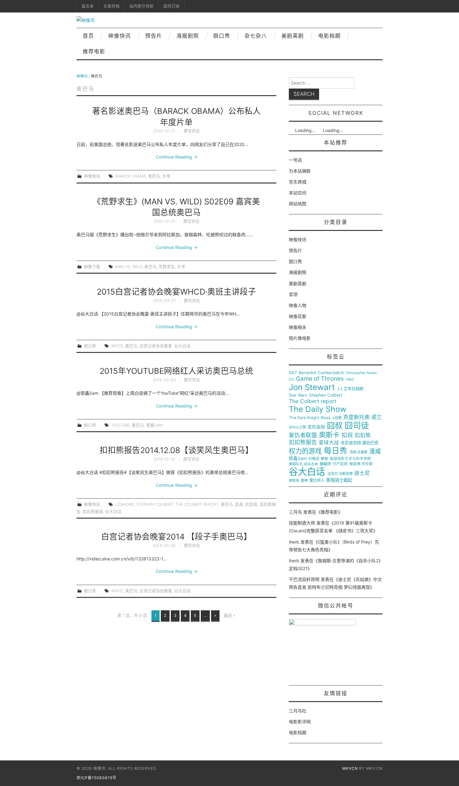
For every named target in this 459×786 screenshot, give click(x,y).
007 (293, 372)
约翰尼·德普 (318, 459)
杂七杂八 (255, 36)
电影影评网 (300, 721)
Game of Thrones (320, 378)
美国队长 (296, 464)
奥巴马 (154, 176)
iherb (294, 541)
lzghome (124, 504)
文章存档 (111, 6)
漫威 (375, 451)
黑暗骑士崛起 (339, 480)
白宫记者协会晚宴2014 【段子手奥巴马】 (176, 536)
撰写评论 (192, 131)
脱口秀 (221, 36)
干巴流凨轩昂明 (304, 579)
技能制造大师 (302, 522)
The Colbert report (197, 504)
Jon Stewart (312, 387)
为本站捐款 (300, 170)
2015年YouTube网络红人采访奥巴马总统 (176, 371)
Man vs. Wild (128, 266)
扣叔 (239, 504)
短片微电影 (300, 338)
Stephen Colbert (154, 504)
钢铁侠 (294, 481)
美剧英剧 (292, 36)
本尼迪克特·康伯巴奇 (359, 443)
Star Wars (298, 395)
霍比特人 (316, 480)
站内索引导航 (141, 6)
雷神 (304, 481)
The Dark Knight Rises (310, 418)
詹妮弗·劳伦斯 (361, 464)
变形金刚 (316, 427)
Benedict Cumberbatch (321, 372)
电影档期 (329, 36)
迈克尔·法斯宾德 (340, 474)
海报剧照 (187, 36)
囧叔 (335, 425)
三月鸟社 (297, 710)
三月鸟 (295, 512)
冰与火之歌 (297, 427)
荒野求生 (167, 266)
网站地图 (297, 203)
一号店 (295, 160)
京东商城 (297, 181)
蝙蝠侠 (325, 464)
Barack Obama (130, 176)
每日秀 (335, 450)
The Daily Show (317, 409)
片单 (166, 176)
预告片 (153, 36)
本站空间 (297, 192)
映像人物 (297, 305)
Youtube (120, 425)
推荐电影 (94, 51)
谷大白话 (182, 346)
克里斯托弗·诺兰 (362, 417)
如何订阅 (171, 6)
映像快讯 (119, 36)
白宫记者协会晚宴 (156, 346)
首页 (88, 36)
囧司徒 (357, 425)
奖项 (293, 294)
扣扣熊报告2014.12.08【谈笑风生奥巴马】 (176, 450)
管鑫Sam (154, 425)
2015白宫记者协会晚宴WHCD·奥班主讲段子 (176, 291)
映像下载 (92, 266)
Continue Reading (176, 156)
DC (291, 380)
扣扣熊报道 (93, 511)
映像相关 (297, 327)
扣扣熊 (251, 504)
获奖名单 (311, 464)
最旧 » (229, 615)
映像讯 (82, 76)
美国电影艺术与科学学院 (350, 459)
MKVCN (350, 768)
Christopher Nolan (361, 373)
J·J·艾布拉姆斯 (350, 388)
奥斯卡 (329, 435)
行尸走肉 (340, 464)
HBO (350, 380)
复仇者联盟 (303, 435)
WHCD (117, 346)
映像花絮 (297, 316)
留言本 (87, 6)
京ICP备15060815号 (96, 777)
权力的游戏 (305, 451)
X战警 (337, 418)
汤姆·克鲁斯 (358, 452)
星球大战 (329, 443)
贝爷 (181, 266)
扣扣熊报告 (303, 442)
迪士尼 (362, 473)
